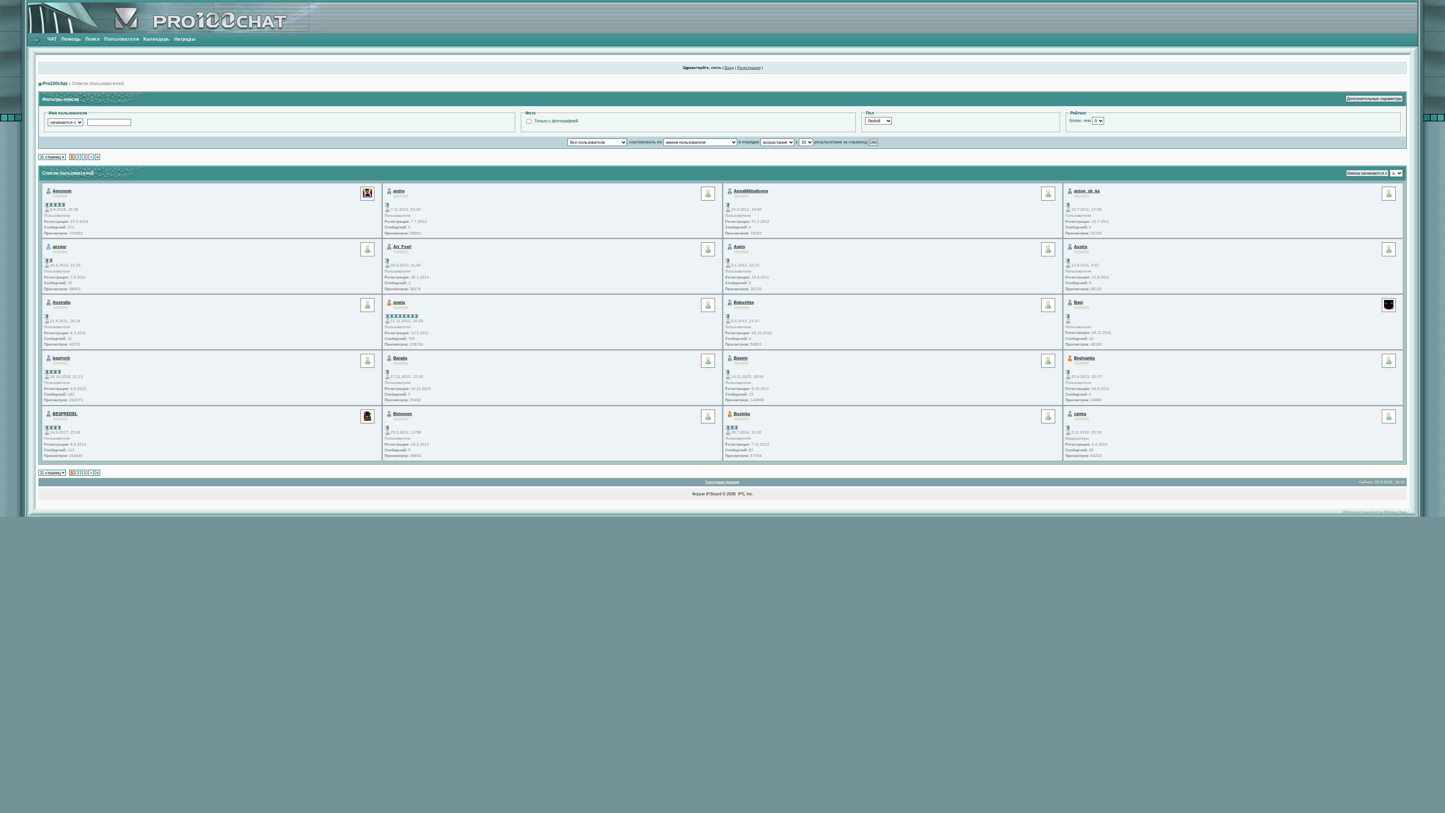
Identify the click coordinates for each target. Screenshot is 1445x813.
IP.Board (713, 494)
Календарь (156, 39)
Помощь (71, 39)
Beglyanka (1084, 358)
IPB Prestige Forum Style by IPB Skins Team (1375, 512)
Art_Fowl (402, 246)
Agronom (62, 191)
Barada (400, 358)
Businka (742, 413)
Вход (729, 67)
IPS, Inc (745, 494)
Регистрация (749, 67)
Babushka (744, 302)
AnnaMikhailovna (751, 191)
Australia (61, 302)
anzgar (59, 246)
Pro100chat (55, 83)
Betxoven (402, 413)
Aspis (739, 246)
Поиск (92, 39)
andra (399, 191)
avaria (399, 302)
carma (1080, 413)
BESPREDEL (65, 413)
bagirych (61, 358)
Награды (185, 39)
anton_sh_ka (1087, 191)
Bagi (1078, 302)
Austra (1080, 246)
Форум (698, 494)
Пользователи (121, 39)
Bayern (741, 358)
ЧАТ (52, 39)
